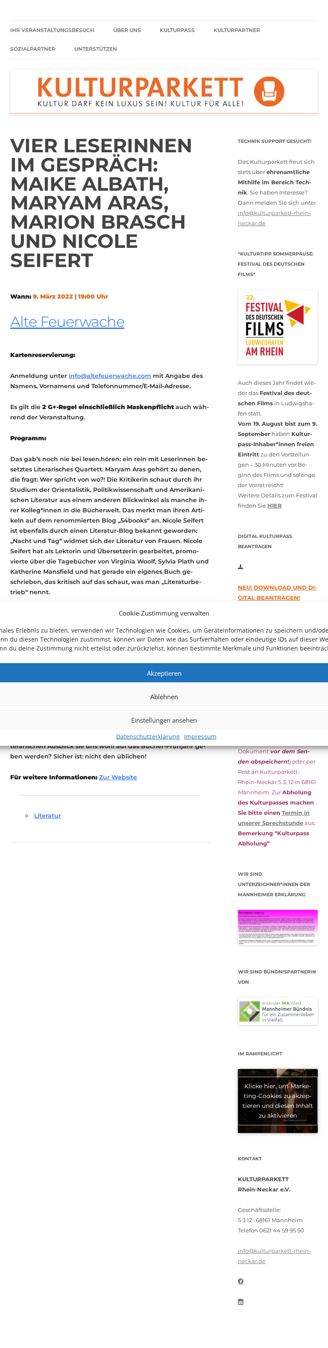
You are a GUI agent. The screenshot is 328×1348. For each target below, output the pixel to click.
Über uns (127, 30)
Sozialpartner (33, 49)
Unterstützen (95, 49)
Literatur (47, 815)
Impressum (200, 736)
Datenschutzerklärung (148, 736)
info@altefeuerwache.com (110, 376)
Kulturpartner (237, 30)
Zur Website (118, 777)
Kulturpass (177, 30)
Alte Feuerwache (67, 322)
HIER (274, 505)
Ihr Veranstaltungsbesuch (52, 30)
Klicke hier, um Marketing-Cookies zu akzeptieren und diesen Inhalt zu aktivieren (278, 1100)
